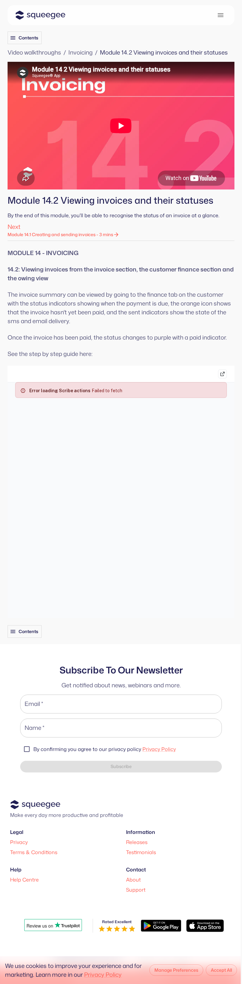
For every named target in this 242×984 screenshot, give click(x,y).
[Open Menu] (220, 15)
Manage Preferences (176, 970)
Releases (136, 842)
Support (136, 889)
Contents (28, 38)
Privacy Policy (159, 749)
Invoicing (80, 52)
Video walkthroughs (34, 52)
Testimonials (141, 852)
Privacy (19, 842)
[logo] (40, 15)
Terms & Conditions (33, 852)
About (133, 879)
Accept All (221, 970)
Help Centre (24, 879)
